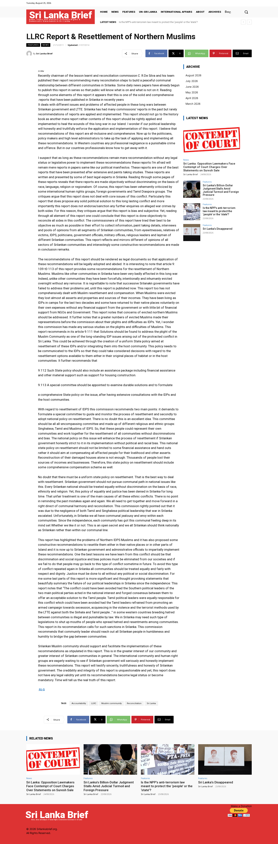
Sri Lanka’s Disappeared (132, 22)
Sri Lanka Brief (44, 53)
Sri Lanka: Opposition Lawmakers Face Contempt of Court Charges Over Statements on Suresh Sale (209, 167)
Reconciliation (134, 703)
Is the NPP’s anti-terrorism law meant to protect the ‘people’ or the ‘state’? (219, 211)
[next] (249, 22)
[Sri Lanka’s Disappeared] (191, 232)
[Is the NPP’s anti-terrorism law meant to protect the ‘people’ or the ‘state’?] (191, 211)
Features (33, 45)
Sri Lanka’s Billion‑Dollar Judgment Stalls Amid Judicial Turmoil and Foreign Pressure (221, 190)
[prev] (243, 22)
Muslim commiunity (111, 703)
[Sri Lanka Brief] (29, 53)
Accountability (79, 703)
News (46, 45)
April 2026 (192, 98)
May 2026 (192, 92)
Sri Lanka (151, 703)
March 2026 (193, 103)
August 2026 (193, 75)
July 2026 (192, 81)
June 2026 (192, 86)
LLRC (93, 703)
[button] (246, 11)
